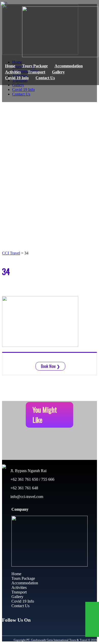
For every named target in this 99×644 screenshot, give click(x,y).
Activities (13, 72)
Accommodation (69, 66)
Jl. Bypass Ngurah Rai (27, 471)
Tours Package (35, 66)
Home (10, 66)
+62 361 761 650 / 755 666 (31, 479)
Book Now (50, 366)
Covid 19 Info (17, 78)
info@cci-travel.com (26, 496)
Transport (36, 72)
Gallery (58, 72)
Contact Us (45, 78)
